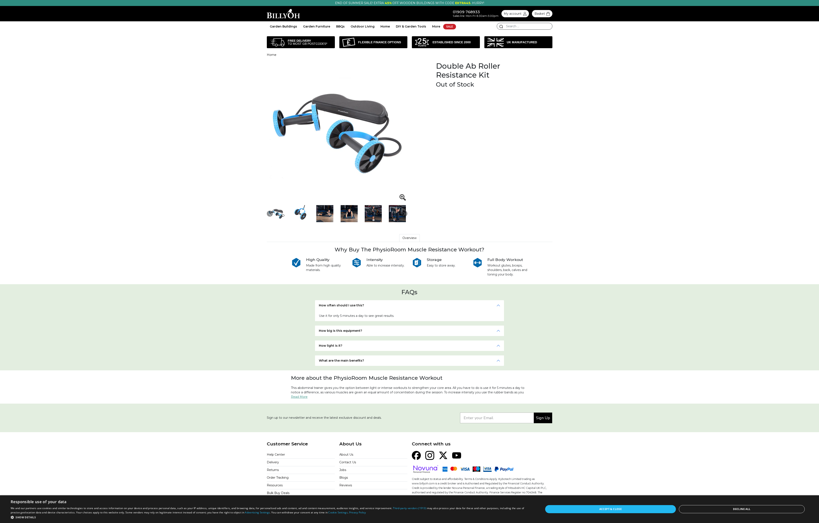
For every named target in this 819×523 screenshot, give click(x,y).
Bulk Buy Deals (278, 493)
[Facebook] (416, 455)
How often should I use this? (341, 305)
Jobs (342, 470)
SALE (449, 26)
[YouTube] (456, 455)
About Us (346, 454)
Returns (273, 470)
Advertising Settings (257, 512)
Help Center (276, 454)
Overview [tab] (409, 238)
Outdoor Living (363, 26)
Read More (299, 397)
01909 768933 (466, 12)
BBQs (340, 26)
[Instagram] (429, 455)
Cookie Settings (338, 512)
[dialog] (409, 509)
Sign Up (543, 417)
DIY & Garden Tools (411, 26)
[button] (269, 517)
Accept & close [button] (610, 509)
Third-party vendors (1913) (409, 508)
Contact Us (347, 462)
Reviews (345, 485)
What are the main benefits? (341, 360)
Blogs (343, 478)
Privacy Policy (357, 512)
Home (385, 26)
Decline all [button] (741, 509)
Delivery (273, 462)
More (436, 26)
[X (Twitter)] (443, 455)
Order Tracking (278, 478)
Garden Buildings (283, 26)
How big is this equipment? (340, 331)
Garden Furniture (316, 26)
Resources (275, 485)
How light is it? (330, 346)
